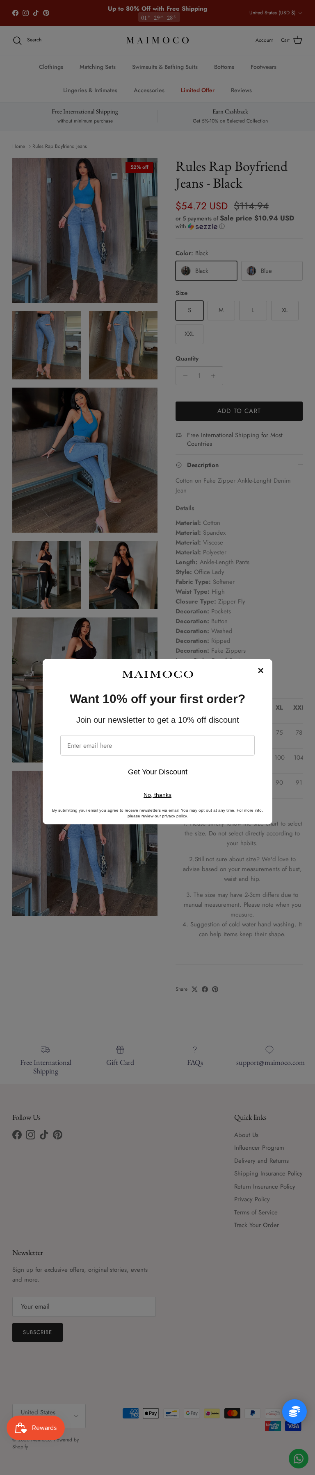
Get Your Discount (157, 772)
